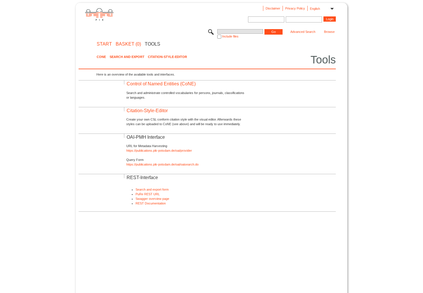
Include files (230, 36)
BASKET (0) (128, 44)
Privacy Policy (295, 8)
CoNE (101, 57)
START (104, 44)
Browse (329, 31)
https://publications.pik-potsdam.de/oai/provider (159, 150)
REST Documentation (151, 203)
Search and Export (127, 57)
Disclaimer (273, 8)
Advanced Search (302, 31)
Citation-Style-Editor (167, 57)
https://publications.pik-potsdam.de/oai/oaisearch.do (162, 164)
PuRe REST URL (148, 194)
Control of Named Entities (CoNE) (161, 83)
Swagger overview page (152, 198)
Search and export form (152, 189)
